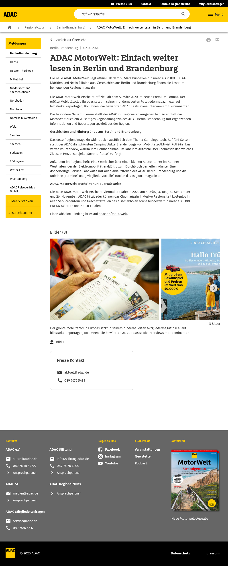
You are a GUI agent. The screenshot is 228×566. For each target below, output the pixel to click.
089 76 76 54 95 (24, 466)
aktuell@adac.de (76, 372)
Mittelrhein (17, 79)
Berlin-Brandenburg (71, 27)
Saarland (15, 135)
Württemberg (18, 179)
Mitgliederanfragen (211, 4)
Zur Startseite (9, 27)
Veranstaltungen (147, 449)
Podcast (141, 463)
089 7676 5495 (74, 380)
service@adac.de (25, 521)
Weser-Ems (17, 170)
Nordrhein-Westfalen (23, 118)
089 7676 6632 (23, 528)
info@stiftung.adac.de (73, 459)
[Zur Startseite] (10, 14)
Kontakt (145, 4)
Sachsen (15, 144)
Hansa (14, 62)
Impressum (211, 553)
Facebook (112, 449)
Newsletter (143, 456)
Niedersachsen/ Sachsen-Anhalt (20, 90)
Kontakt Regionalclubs (175, 4)
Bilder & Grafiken (20, 201)
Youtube (111, 463)
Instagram (113, 456)
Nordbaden (17, 100)
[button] (183, 14)
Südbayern (17, 161)
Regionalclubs (34, 27)
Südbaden (16, 153)
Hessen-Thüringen (21, 71)
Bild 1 (60, 342)
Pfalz (13, 127)
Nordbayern (17, 109)
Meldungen (17, 43)
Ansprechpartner (20, 213)
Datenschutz (180, 553)
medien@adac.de (25, 493)
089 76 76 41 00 (68, 466)
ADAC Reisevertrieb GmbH (22, 189)
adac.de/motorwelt (113, 214)
